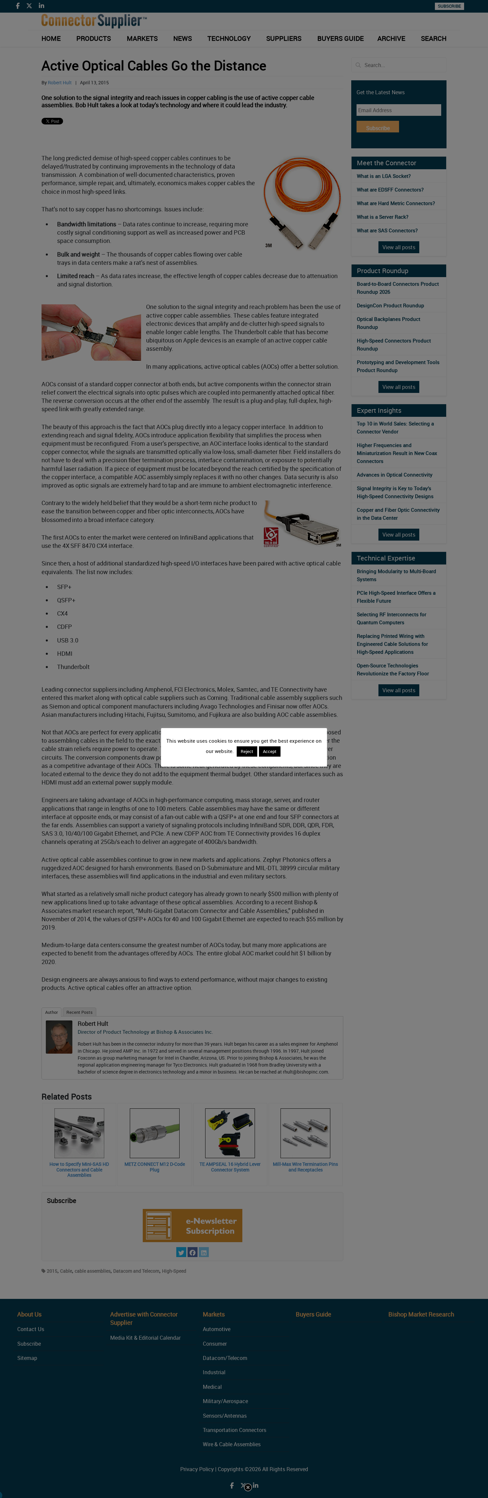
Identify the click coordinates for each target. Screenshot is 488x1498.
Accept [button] (270, 751)
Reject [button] (247, 751)
